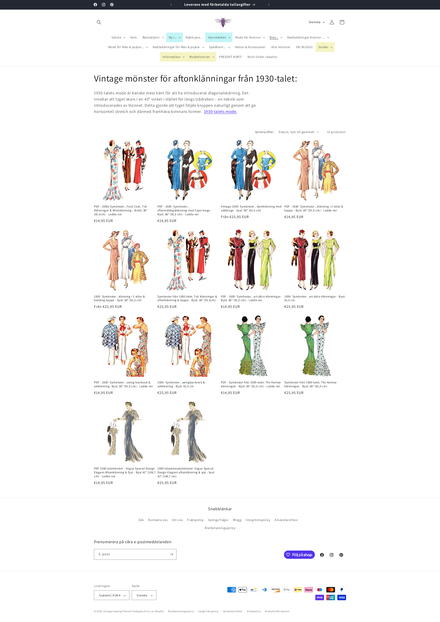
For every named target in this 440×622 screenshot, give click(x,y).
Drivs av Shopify (154, 611)
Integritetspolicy (258, 520)
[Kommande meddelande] (269, 4)
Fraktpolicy (195, 520)
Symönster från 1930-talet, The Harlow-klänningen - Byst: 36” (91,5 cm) (310, 384)
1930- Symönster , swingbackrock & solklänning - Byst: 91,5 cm (181, 384)
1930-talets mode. (220, 111)
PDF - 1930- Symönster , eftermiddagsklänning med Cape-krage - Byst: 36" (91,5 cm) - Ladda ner (184, 210)
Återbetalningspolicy (220, 528)
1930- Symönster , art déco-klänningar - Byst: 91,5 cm (314, 298)
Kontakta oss (158, 520)
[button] (99, 22)
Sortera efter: (264, 132)
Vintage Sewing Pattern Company (123, 611)
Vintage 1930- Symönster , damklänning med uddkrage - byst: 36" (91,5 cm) (251, 208)
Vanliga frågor (218, 520)
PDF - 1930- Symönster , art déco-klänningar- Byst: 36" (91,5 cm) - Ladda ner (251, 298)
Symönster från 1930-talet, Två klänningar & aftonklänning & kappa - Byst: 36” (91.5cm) (187, 298)
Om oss (177, 520)
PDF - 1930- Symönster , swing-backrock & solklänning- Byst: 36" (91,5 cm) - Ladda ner (123, 384)
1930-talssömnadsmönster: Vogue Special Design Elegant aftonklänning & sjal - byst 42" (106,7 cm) (185, 472)
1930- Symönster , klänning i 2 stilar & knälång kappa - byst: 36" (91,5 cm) (119, 298)
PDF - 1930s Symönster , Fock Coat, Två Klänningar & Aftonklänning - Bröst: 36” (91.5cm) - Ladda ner (120, 210)
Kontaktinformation (277, 611)
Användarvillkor (286, 520)
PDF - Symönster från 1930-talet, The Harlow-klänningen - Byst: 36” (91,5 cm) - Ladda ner (251, 384)
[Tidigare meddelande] (171, 4)
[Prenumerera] (171, 554)
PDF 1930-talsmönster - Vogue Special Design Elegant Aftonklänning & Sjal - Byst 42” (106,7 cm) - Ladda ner (125, 472)
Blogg (237, 520)
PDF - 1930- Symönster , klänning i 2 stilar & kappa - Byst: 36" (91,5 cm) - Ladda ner (313, 208)
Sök (141, 520)
